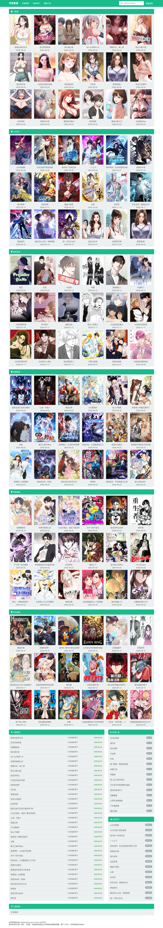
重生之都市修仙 (45, 444)
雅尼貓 (69, 684)
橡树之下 (92, 564)
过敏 (21, 444)
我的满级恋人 (69, 361)
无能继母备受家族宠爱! (45, 684)
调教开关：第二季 (117, 47)
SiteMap (37, 922)
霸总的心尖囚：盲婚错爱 (45, 241)
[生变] (45, 270)
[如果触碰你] (21, 510)
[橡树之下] (93, 547)
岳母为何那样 (140, 84)
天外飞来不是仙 (93, 527)
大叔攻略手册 (21, 324)
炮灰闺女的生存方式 (69, 481)
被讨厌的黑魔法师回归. (117, 684)
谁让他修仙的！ (141, 481)
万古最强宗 (92, 407)
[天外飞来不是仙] (93, 510)
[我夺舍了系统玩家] (69, 150)
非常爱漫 (13, 3)
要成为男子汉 (116, 121)
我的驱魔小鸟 (116, 601)
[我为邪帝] (21, 187)
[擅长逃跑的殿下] (141, 667)
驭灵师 (116, 204)
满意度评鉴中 (69, 121)
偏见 (21, 287)
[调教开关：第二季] (116, 29)
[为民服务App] (141, 104)
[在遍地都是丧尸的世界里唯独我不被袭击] (93, 704)
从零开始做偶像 (116, 800)
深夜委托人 (116, 287)
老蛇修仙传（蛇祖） (45, 481)
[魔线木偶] (21, 630)
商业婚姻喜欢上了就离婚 (93, 601)
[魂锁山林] (69, 307)
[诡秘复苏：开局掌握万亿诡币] (116, 464)
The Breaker (141, 564)
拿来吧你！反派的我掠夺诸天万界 (123, 846)
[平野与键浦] (93, 344)
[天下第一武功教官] (21, 547)
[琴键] (93, 270)
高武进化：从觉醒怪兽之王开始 (23, 860)
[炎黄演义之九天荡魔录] (45, 584)
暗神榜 (93, 481)
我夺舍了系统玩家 (69, 167)
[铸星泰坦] (21, 224)
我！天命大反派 (69, 241)
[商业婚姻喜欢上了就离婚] (93, 584)
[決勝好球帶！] (45, 630)
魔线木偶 (20, 647)
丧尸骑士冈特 (21, 722)
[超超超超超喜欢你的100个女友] (141, 704)
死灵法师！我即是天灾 (141, 204)
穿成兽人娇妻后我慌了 (141, 407)
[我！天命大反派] (69, 224)
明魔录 (113, 774)
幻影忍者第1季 (93, 684)
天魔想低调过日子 (141, 601)
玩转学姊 (20, 121)
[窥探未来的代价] (21, 29)
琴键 (93, 287)
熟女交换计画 (140, 47)
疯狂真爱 (92, 121)
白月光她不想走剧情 (45, 167)
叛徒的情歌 (116, 361)
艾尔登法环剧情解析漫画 (93, 647)
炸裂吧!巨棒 (116, 241)
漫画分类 (47, 3)
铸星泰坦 (20, 241)
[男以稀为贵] (69, 29)
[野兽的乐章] (45, 104)
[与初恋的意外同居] (45, 66)
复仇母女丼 (92, 241)
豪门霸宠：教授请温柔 (119, 764)
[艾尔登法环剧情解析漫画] (93, 630)
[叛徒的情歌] (116, 344)
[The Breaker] (141, 547)
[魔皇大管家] (69, 187)
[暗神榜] (93, 464)
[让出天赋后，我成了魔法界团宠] (69, 510)
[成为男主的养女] (116, 547)
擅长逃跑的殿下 (141, 684)
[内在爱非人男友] (45, 344)
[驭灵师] (116, 187)
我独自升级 (140, 167)
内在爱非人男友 (45, 361)
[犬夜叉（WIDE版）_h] (116, 704)
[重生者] (141, 510)
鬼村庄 (113, 743)
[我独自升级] (141, 150)
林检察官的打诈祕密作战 (45, 564)
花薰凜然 (140, 647)
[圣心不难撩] (116, 390)
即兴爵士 (44, 324)
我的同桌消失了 (116, 790)
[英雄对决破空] (116, 427)
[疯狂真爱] (93, 104)
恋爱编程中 (116, 647)
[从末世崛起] (21, 150)
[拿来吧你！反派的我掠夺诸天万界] (116, 150)
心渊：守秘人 (44, 407)
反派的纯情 (114, 738)
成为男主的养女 (117, 564)
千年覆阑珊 (114, 805)
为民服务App (141, 121)
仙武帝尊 (44, 204)
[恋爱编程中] (116, 630)
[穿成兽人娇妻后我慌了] (141, 390)
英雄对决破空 (116, 444)
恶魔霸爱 (113, 795)
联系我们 (43, 922)
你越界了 (140, 287)
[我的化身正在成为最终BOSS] (21, 390)
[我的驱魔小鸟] (116, 584)
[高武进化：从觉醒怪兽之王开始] (93, 427)
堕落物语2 (117, 84)
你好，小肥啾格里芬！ (21, 601)
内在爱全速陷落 (141, 324)
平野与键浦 (92, 361)
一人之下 (92, 167)
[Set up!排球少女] (93, 29)
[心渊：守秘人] (45, 390)
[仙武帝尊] (45, 187)
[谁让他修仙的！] (141, 464)
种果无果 (68, 601)
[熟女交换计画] (141, 29)
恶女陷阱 (113, 748)
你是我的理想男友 (141, 361)
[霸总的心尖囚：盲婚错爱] (45, 224)
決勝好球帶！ (44, 647)
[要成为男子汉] (116, 104)
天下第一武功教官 (21, 564)
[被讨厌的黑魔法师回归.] (116, 667)
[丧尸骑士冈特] (21, 704)
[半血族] (69, 270)
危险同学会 (20, 84)
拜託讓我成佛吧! (44, 722)
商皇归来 (68, 407)
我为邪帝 (20, 204)
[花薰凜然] (141, 630)
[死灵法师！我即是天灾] (141, 187)
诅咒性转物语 (44, 47)
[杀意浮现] (69, 547)
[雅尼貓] (69, 667)
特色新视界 (68, 84)
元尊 (93, 204)
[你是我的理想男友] (141, 344)
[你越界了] (141, 270)
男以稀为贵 (68, 47)
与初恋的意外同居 (45, 84)
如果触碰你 (20, 527)
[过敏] (21, 427)
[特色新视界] (69, 66)
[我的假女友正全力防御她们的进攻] (21, 667)
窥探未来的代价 (21, 47)
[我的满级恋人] (69, 344)
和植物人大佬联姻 (21, 481)
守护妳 (93, 84)
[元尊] (93, 187)
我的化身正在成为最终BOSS (22, 808)
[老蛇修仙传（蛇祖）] (45, 464)
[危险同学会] (21, 66)
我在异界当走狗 (117, 527)
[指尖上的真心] (93, 307)
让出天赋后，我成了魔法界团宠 (23, 813)
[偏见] (21, 270)
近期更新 (25, 3)
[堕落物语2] (116, 66)
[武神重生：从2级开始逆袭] (69, 427)
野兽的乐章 (44, 121)
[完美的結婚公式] (45, 510)
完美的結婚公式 (45, 527)
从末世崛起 (20, 167)
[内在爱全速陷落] (141, 307)
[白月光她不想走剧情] (45, 150)
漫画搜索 (149, 3)
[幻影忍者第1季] (93, 667)
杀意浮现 (68, 564)
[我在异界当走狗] (116, 510)
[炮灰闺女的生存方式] (69, 464)
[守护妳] (93, 66)
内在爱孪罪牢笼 (21, 361)
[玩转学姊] (21, 104)
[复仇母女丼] (93, 224)
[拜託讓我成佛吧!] (45, 704)
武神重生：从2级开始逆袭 (69, 444)
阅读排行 (36, 3)
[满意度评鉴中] (69, 104)
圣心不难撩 (116, 407)
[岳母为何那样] (141, 66)
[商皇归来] (69, 390)
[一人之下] (93, 150)
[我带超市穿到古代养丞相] (141, 427)
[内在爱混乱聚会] (116, 307)
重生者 (141, 527)
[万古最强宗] (93, 390)
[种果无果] (69, 584)
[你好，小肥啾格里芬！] (21, 584)
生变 (45, 287)
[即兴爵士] (45, 307)
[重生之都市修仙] (45, 427)
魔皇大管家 (68, 204)
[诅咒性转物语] (45, 29)
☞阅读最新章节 (72, 737)
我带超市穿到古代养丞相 (141, 444)
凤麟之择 (113, 769)
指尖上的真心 (92, 324)
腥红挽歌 (113, 811)
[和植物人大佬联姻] (21, 464)
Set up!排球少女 (92, 47)
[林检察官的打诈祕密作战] (45, 547)
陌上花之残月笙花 (117, 779)
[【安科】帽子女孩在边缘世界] (69, 630)
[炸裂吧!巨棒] (116, 224)
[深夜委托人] (116, 270)
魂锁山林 (68, 324)
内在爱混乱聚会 (117, 324)
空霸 (69, 722)
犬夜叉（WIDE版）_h (116, 722)
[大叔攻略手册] (21, 307)
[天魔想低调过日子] (141, 584)
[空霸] (69, 704)
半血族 (69, 287)
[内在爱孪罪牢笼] (21, 344)
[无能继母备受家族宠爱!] (45, 667)
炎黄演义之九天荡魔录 (45, 601)
